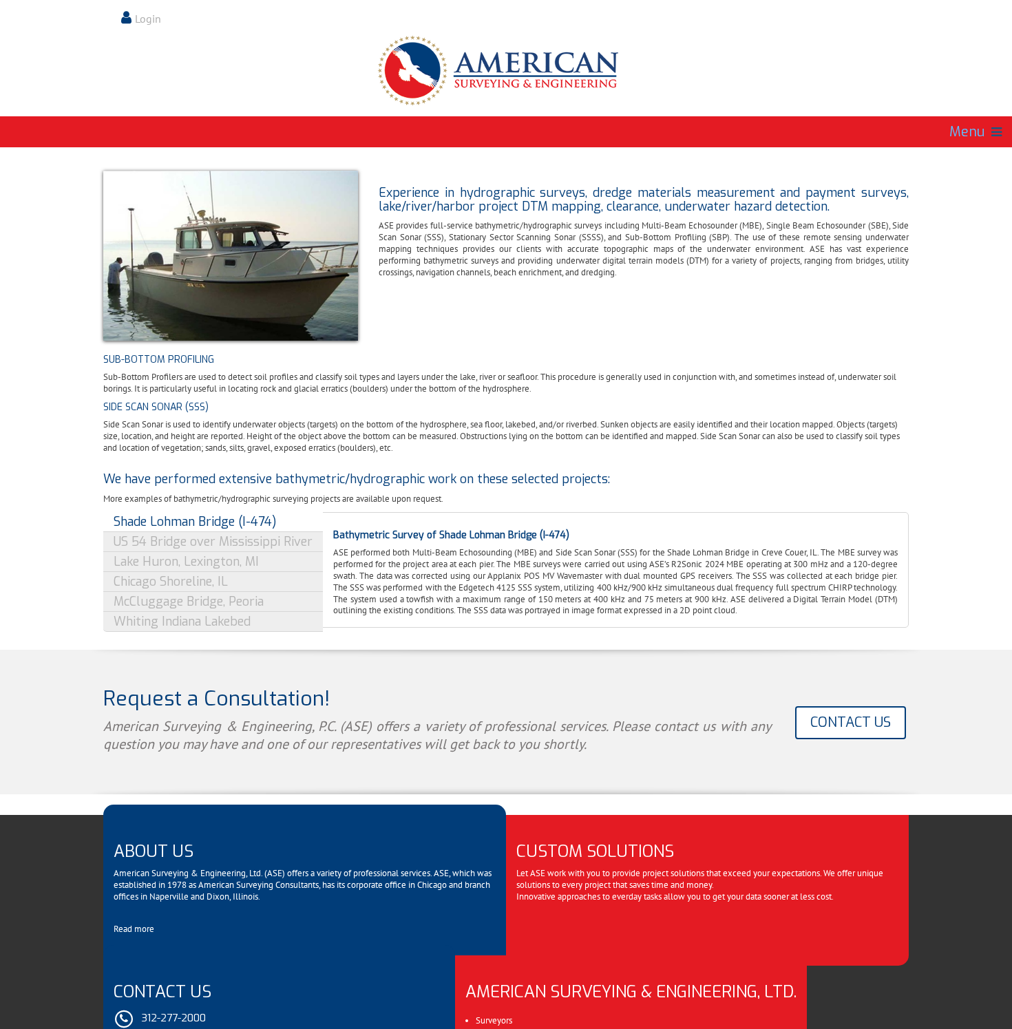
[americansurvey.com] (506, 70)
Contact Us (850, 722)
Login (148, 18)
